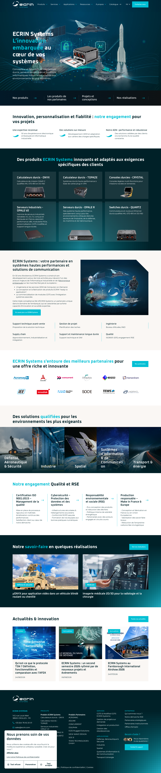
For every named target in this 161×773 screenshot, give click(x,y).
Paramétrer (30, 764)
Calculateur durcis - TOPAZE (80, 177)
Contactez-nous (140, 4)
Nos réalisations (126, 98)
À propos (100, 4)
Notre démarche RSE (134, 717)
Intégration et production (108, 725)
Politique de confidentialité (73, 767)
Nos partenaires (140, 364)
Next (102, 56)
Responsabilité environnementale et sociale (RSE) (97, 498)
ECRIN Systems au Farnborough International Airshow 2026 (124, 666)
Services (54, 4)
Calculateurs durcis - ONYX (33, 177)
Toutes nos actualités (138, 619)
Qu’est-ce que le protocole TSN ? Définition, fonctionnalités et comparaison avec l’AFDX (31, 668)
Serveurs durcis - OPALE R (79, 207)
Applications (69, 4)
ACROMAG (73, 717)
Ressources (85, 4)
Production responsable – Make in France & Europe (131, 500)
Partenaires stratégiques (135, 720)
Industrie (101, 745)
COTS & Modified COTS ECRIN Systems (106, 715)
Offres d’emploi (131, 727)
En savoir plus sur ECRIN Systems (26, 312)
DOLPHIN (73, 727)
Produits (41, 4)
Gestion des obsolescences (103, 730)
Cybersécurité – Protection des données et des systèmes (60, 500)
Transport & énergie (105, 757)
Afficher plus (12, 753)
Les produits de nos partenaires (56, 98)
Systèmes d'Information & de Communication (108, 753)
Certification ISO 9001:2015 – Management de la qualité (27, 500)
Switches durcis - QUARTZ (125, 207)
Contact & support (136, 747)
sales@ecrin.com (22, 727)
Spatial (100, 748)
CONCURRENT (75, 724)
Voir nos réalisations (139, 547)
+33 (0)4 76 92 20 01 (23, 723)
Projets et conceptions (89, 98)
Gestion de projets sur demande (106, 720)
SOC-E (71, 737)
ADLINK (72, 721)
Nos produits (20, 98)
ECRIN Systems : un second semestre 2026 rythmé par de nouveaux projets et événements (80, 668)
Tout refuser (15, 764)
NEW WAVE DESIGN (78, 734)
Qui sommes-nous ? (133, 714)
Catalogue (113, 4)
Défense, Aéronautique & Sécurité (108, 740)
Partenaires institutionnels (136, 724)
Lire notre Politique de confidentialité (23, 757)
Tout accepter (48, 764)
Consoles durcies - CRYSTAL (126, 177)
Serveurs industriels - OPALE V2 (30, 209)
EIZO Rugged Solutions (79, 731)
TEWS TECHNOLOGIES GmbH (79, 742)
